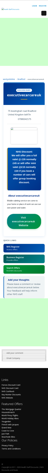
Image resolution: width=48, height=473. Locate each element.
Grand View (6, 427)
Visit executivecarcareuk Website (23, 221)
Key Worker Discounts (11, 394)
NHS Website (7, 397)
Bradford (21, 79)
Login (34, 6)
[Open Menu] (43, 13)
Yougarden (6, 421)
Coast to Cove (8, 430)
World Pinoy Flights (10, 415)
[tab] (24, 353)
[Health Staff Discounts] (10, 9)
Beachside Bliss (8, 437)
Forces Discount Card (11, 385)
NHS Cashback (8, 391)
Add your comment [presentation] (15, 353)
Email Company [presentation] (13, 358)
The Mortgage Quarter (11, 409)
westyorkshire (9, 79)
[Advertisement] (24, 42)
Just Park (5, 433)
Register (42, 6)
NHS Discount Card (10, 388)
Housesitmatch (8, 412)
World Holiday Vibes (10, 418)
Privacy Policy (7, 445)
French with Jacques (10, 424)
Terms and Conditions (11, 448)
